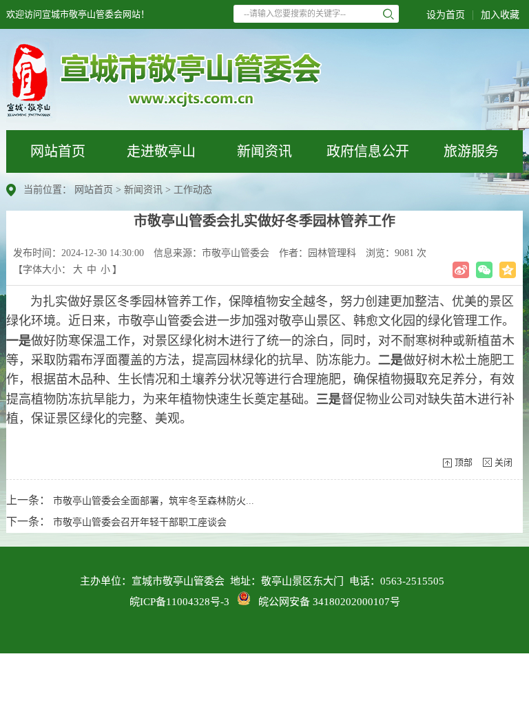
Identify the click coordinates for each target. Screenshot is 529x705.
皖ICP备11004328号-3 (179, 601)
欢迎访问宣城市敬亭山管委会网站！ (77, 14)
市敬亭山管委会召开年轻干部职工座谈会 (140, 522)
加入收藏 (500, 15)
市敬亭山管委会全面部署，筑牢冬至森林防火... (153, 501)
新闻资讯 (264, 151)
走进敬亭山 (161, 151)
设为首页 (445, 15)
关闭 (503, 462)
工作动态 (193, 190)
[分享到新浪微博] (461, 270)
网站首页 (57, 151)
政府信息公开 (367, 151)
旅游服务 (471, 151)
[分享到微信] (484, 270)
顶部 (464, 462)
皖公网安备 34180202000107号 (325, 601)
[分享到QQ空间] (507, 270)
